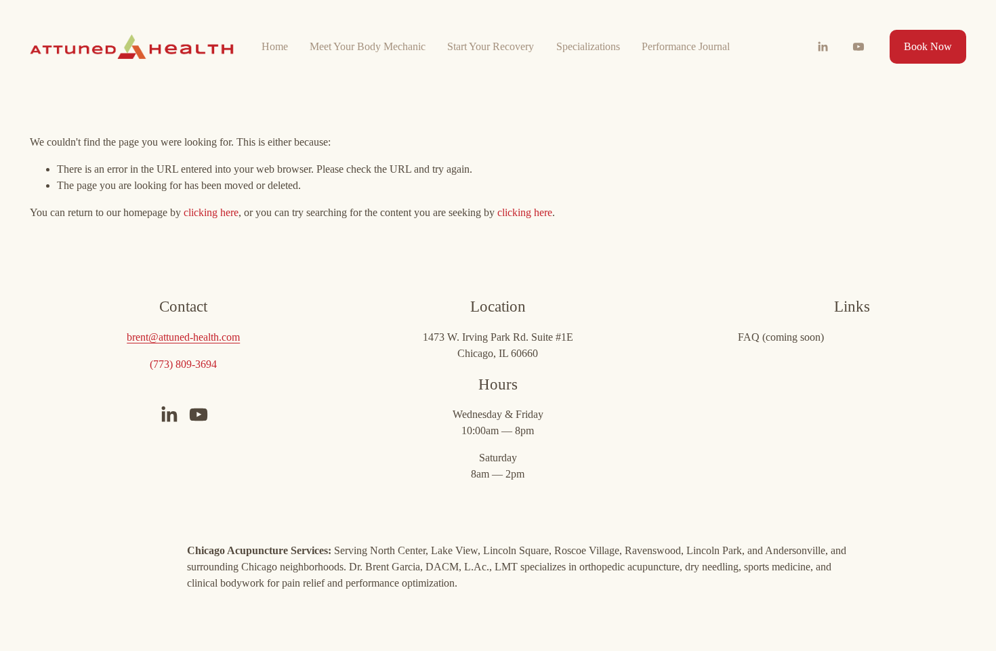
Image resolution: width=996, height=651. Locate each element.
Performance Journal (686, 46)
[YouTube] (858, 47)
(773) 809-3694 (183, 364)
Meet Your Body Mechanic (368, 46)
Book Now (928, 46)
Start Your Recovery (490, 46)
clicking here (211, 212)
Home (275, 46)
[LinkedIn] (822, 47)
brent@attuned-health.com (183, 337)
